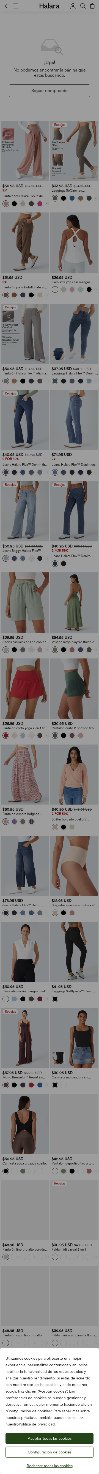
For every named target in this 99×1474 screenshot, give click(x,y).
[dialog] (49, 737)
